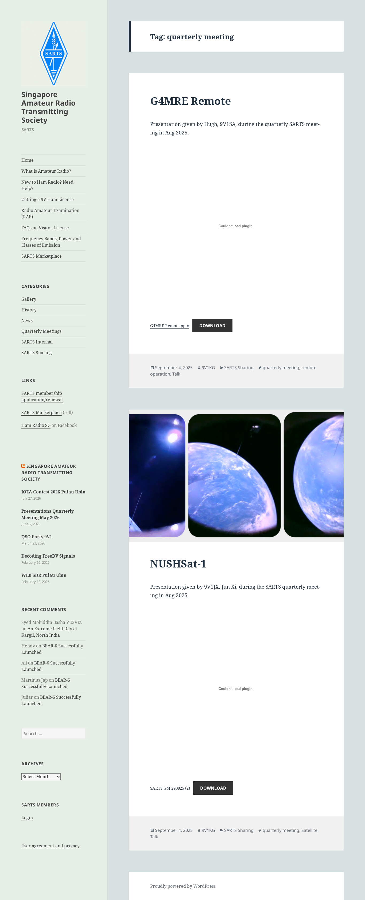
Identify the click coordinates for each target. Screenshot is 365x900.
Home (27, 160)
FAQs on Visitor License (45, 228)
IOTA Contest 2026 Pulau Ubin (53, 492)
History (29, 310)
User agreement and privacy (50, 846)
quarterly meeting (281, 367)
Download (212, 326)
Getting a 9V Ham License (47, 199)
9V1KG (208, 367)
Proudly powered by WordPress (183, 886)
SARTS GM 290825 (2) (170, 788)
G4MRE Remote (190, 101)
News (27, 320)
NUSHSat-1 (178, 563)
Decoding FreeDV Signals (48, 556)
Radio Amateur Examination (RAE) (50, 213)
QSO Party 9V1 (36, 537)
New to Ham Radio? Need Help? (47, 185)
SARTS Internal (37, 342)
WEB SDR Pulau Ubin (44, 575)
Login (27, 818)
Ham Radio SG (36, 425)
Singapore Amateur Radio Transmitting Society (48, 107)
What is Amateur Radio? (46, 171)
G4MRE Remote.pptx (169, 325)
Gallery (28, 299)
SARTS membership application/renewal (42, 396)
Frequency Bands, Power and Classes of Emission (51, 242)
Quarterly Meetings (41, 331)
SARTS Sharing (36, 353)
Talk (176, 374)
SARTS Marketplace (41, 256)
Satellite (309, 830)
